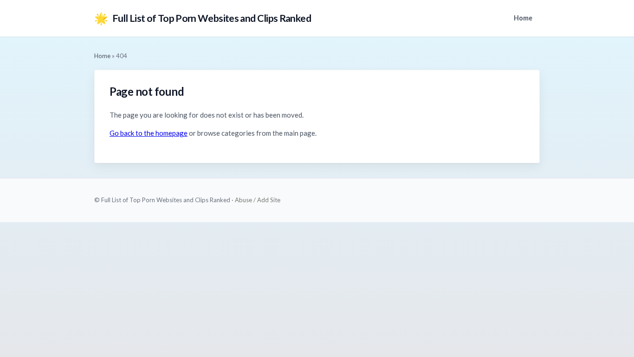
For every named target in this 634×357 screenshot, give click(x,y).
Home (523, 18)
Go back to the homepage (149, 133)
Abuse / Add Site (257, 200)
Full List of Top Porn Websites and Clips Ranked (202, 18)
